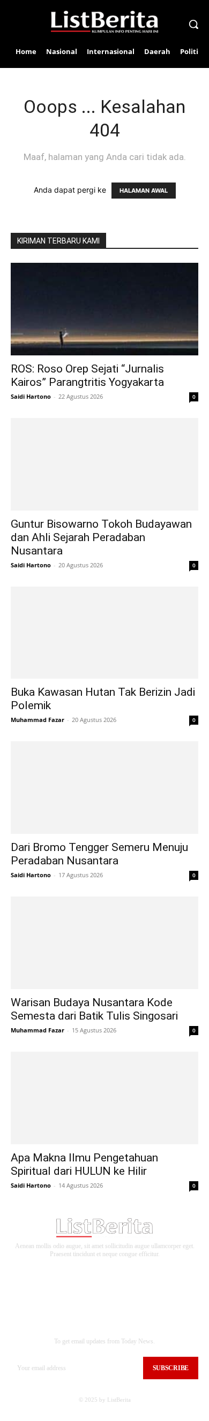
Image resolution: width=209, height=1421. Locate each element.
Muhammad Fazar (37, 720)
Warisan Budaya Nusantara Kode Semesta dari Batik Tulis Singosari (94, 1009)
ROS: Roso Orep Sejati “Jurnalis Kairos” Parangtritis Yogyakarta (87, 375)
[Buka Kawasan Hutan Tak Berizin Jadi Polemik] (104, 633)
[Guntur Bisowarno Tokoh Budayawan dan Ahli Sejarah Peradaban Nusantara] (104, 464)
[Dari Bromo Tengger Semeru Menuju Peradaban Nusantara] (104, 787)
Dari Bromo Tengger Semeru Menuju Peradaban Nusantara (99, 854)
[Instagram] (94, 1270)
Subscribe (171, 1368)
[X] (127, 1270)
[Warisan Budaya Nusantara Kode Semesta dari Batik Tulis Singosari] (104, 942)
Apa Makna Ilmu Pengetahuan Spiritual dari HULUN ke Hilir (84, 1164)
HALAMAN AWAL (144, 190)
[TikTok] (110, 1270)
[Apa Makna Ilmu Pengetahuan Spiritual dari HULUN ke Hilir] (104, 1098)
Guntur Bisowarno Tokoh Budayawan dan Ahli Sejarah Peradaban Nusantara (101, 537)
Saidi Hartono (31, 396)
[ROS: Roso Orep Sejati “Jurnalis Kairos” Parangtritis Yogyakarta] (104, 309)
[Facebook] (77, 1270)
